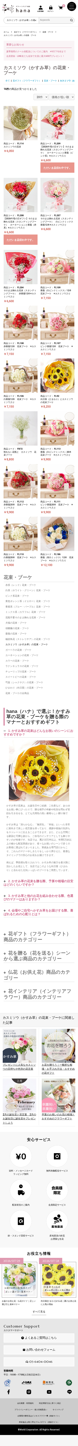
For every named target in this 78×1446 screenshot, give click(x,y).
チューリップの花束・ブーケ (20, 671)
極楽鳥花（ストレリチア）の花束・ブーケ (27, 639)
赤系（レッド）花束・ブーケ (20, 585)
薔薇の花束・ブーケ (16, 633)
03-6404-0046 (40, 1361)
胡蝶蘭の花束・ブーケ (17, 628)
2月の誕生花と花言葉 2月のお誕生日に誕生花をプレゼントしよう (19, 1118)
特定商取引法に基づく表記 (50, 1403)
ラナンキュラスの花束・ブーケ (21, 666)
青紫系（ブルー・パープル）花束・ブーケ (27, 606)
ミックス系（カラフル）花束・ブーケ (25, 612)
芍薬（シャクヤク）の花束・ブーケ (24, 682)
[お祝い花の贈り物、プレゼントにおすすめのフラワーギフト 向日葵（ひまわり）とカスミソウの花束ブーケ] (39, 770)
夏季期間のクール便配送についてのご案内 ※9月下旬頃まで (36, 51)
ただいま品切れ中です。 (57, 167)
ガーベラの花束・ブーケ (18, 650)
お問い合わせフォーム (40, 1349)
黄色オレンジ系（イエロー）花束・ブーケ (27, 601)
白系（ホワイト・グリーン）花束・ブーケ (27, 590)
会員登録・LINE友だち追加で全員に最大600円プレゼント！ (35, 56)
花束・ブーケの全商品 (17, 693)
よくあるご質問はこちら (41, 1337)
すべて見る (39, 1311)
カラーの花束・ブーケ (17, 660)
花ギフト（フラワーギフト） (27, 80)
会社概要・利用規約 (25, 1403)
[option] (19, 1282)
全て (7, 80)
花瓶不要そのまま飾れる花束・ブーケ (25, 617)
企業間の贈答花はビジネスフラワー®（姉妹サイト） (39, 1416)
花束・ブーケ (50, 80)
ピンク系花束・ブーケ (17, 595)
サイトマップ (58, 1410)
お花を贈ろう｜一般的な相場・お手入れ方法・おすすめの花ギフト (58, 1069)
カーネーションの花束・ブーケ (21, 655)
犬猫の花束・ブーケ (16, 622)
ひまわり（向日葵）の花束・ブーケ (24, 687)
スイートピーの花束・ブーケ (20, 677)
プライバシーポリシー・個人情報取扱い (31, 1410)
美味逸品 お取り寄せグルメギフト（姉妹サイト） (39, 1422)
